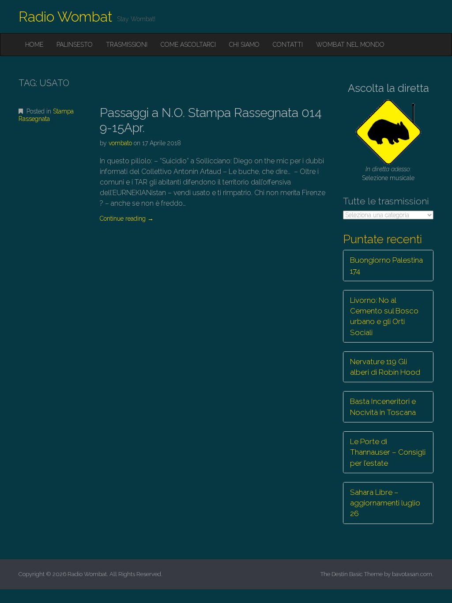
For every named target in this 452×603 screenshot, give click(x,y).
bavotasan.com (412, 574)
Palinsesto (74, 44)
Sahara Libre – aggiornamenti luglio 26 (385, 503)
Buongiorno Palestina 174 (386, 265)
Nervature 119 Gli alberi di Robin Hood (385, 367)
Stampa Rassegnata (46, 115)
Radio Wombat (66, 16)
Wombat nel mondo (350, 44)
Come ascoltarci (188, 44)
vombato (120, 143)
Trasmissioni (126, 44)
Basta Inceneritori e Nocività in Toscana (383, 406)
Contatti (288, 44)
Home (34, 44)
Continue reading (127, 218)
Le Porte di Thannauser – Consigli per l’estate (388, 452)
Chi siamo (244, 44)
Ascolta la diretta (388, 88)
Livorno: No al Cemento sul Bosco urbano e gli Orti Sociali (384, 316)
